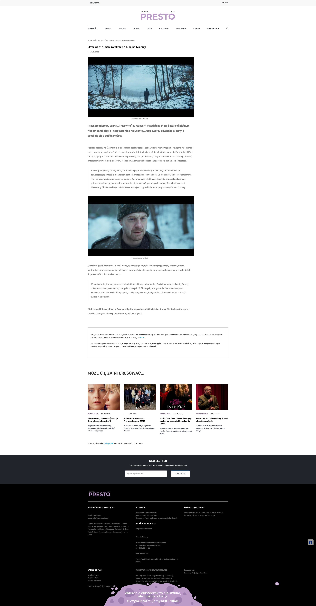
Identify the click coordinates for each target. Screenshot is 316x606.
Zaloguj (225, 3)
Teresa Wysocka (202, 414)
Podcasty (122, 28)
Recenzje (108, 28)
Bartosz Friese (93, 414)
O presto (196, 28)
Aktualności (92, 28)
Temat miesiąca (213, 28)
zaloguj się (108, 443)
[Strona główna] (158, 15)
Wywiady (136, 28)
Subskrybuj (180, 474)
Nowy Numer (181, 28)
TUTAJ (142, 337)
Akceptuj (279, 583)
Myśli (150, 28)
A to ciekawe (164, 28)
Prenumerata (94, 3)
